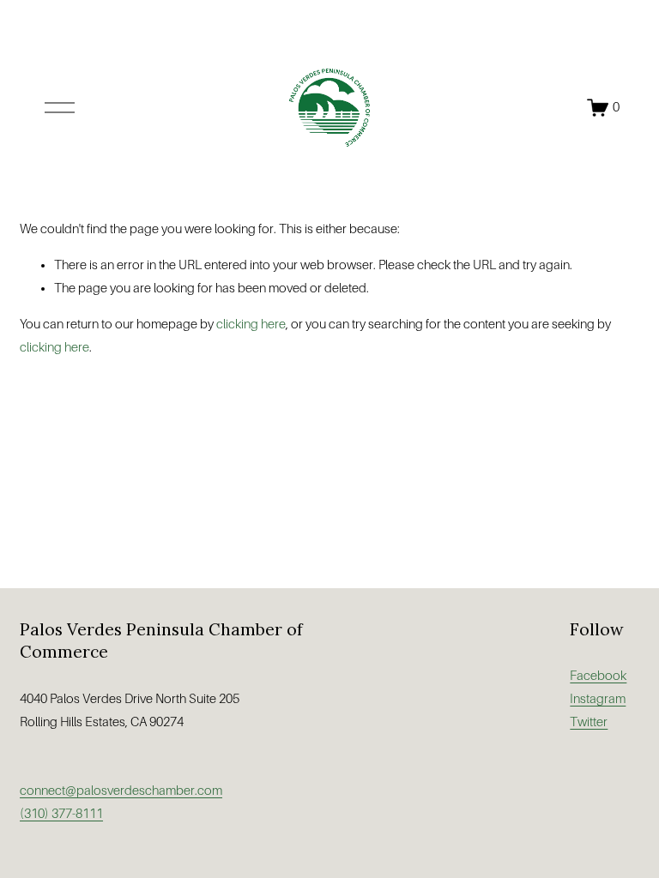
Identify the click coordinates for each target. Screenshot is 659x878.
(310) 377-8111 (61, 814)
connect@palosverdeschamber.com (121, 790)
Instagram (598, 699)
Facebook (598, 676)
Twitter (589, 722)
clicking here (251, 324)
